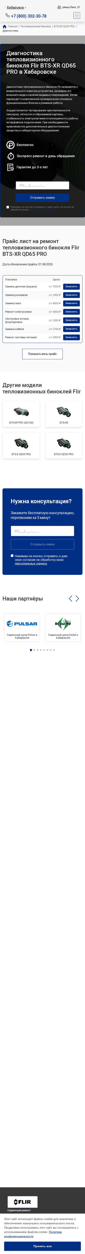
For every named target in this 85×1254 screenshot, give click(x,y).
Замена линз (13, 303)
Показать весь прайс (42, 354)
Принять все (42, 1246)
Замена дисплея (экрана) (21, 286)
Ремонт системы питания (21, 337)
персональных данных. (42, 209)
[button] (70, 598)
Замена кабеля (14, 329)
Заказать (71, 286)
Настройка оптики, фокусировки (17, 320)
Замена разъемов (16, 295)
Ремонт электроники (18, 311)
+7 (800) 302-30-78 (28, 16)
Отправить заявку (42, 197)
